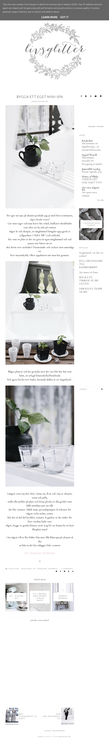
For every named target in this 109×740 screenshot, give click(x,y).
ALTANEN (28, 569)
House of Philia (90, 176)
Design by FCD (65, 736)
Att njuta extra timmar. (89, 194)
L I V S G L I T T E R (50, 736)
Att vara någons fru (90, 188)
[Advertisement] (53, 691)
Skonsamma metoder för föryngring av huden (92, 161)
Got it (64, 17)
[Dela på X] (56, 571)
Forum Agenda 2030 (92, 171)
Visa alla (100, 200)
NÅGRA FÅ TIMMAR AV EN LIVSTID (88, 280)
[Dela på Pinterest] (65, 571)
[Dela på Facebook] (60, 571)
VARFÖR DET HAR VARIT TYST (92, 181)
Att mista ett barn (88, 272)
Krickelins (87, 140)
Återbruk (53, 569)
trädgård (42, 569)
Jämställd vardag (91, 169)
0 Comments (67, 569)
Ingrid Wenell (89, 155)
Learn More (49, 17)
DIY (34, 569)
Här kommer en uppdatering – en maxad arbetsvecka (91, 146)
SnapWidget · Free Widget (96, 126)
